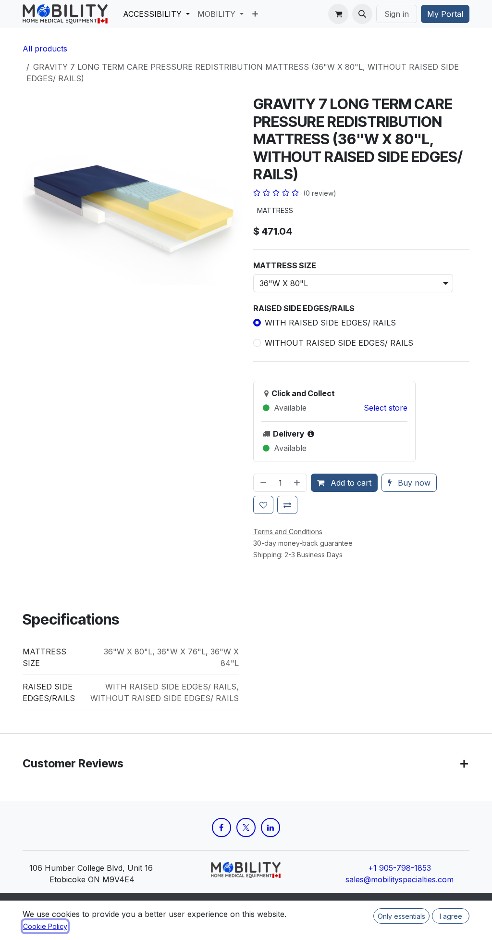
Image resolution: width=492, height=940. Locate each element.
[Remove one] (262, 482)
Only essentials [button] (401, 916)
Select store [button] (385, 408)
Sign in (396, 14)
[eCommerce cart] (338, 14)
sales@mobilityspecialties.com (399, 879)
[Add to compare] (287, 505)
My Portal (445, 14)
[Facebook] (221, 827)
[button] (362, 14)
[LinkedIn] (270, 827)
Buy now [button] (412, 483)
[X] (246, 827)
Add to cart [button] (349, 483)
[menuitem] (156, 14)
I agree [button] (451, 916)
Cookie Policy (45, 926)
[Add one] (298, 482)
